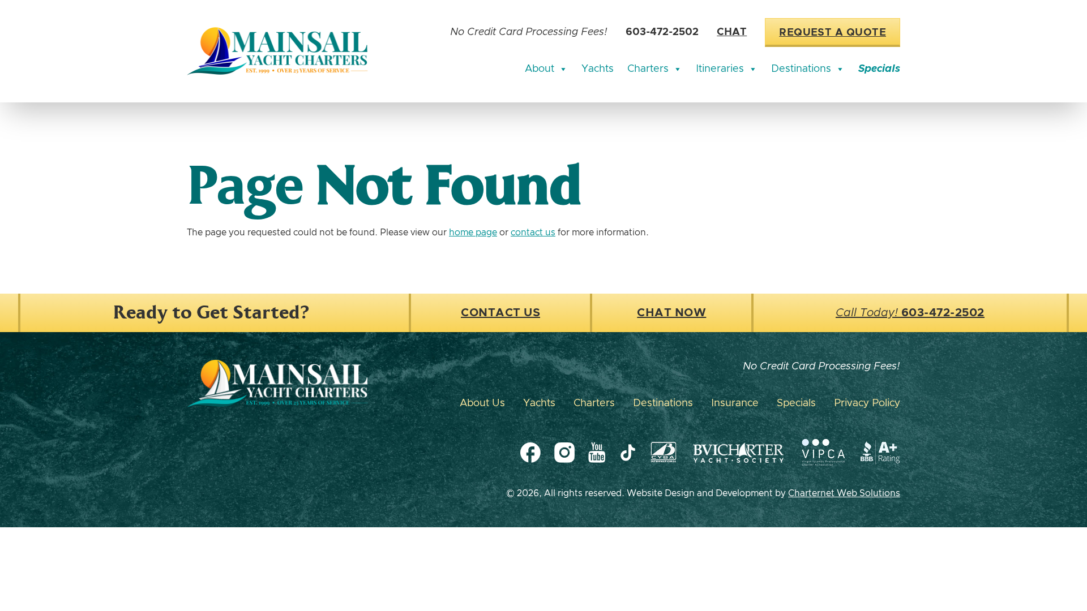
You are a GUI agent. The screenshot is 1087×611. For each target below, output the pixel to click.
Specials (879, 69)
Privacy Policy (867, 403)
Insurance (735, 403)
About (539, 69)
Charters (648, 69)
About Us (482, 403)
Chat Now (671, 313)
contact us (533, 232)
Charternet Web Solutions (844, 493)
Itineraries (720, 69)
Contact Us (500, 313)
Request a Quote (832, 33)
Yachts (597, 69)
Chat (732, 32)
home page (473, 232)
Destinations (801, 69)
